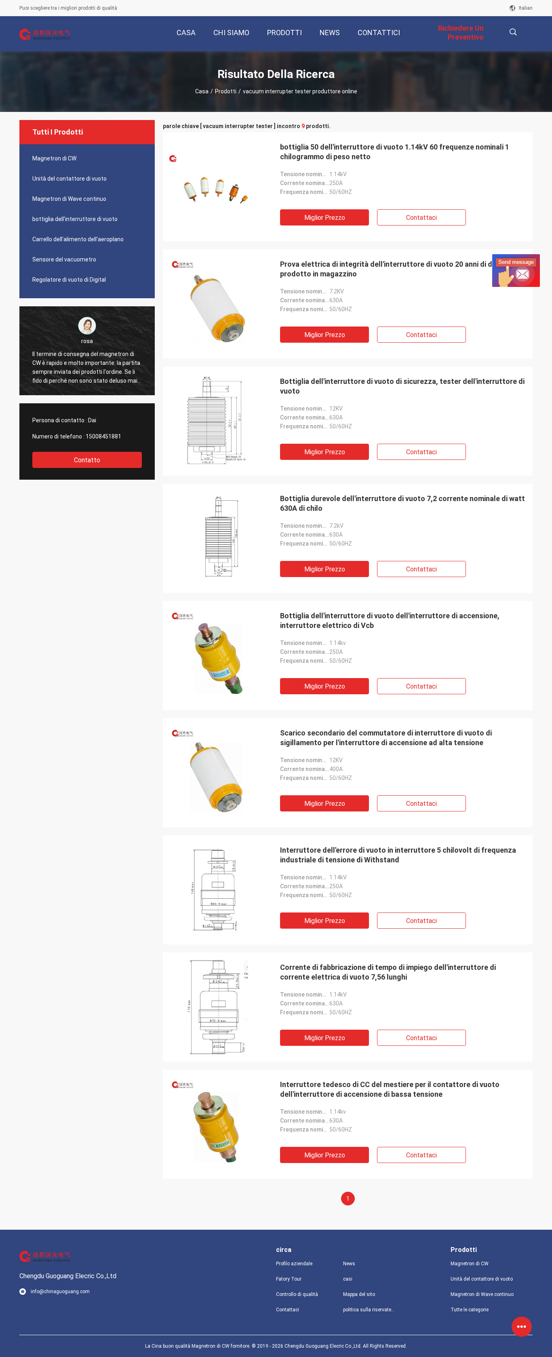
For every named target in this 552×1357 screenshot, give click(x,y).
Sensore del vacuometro (64, 259)
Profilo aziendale (294, 1263)
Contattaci (421, 217)
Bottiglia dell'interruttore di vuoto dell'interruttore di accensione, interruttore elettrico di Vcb (389, 620)
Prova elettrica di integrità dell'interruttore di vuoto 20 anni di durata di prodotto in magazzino (399, 269)
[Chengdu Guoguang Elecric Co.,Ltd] (45, 34)
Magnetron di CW (54, 158)
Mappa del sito (359, 1294)
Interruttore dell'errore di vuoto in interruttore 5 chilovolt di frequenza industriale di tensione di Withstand (398, 855)
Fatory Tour (288, 1279)
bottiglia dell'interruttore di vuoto (75, 219)
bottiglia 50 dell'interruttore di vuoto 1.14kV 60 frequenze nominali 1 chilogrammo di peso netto (394, 152)
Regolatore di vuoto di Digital (69, 279)
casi (347, 1279)
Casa (202, 91)
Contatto (87, 460)
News (349, 1263)
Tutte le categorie (470, 1310)
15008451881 (103, 436)
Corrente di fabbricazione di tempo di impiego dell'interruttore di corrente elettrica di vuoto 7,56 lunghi (388, 972)
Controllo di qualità (297, 1294)
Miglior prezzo (324, 217)
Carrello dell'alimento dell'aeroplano (78, 239)
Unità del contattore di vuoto (69, 178)
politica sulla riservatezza (370, 1310)
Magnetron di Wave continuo (69, 199)
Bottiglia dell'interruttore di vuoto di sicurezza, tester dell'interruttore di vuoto (402, 386)
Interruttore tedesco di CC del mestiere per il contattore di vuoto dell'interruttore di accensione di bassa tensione (389, 1089)
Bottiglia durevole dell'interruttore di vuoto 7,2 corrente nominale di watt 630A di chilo (402, 503)
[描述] (513, 32)
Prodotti (225, 91)
